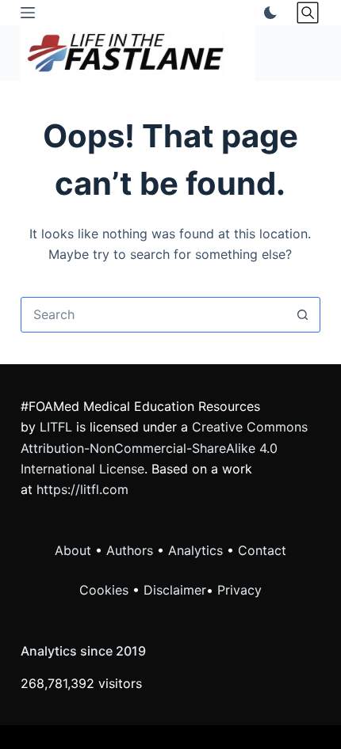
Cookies (105, 590)
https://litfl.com (82, 489)
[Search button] (302, 315)
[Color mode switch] (267, 12)
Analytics (195, 550)
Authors (129, 550)
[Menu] (28, 13)
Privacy (239, 590)
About (73, 550)
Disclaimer (175, 590)
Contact (262, 550)
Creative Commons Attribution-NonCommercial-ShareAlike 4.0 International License (164, 448)
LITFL (56, 427)
